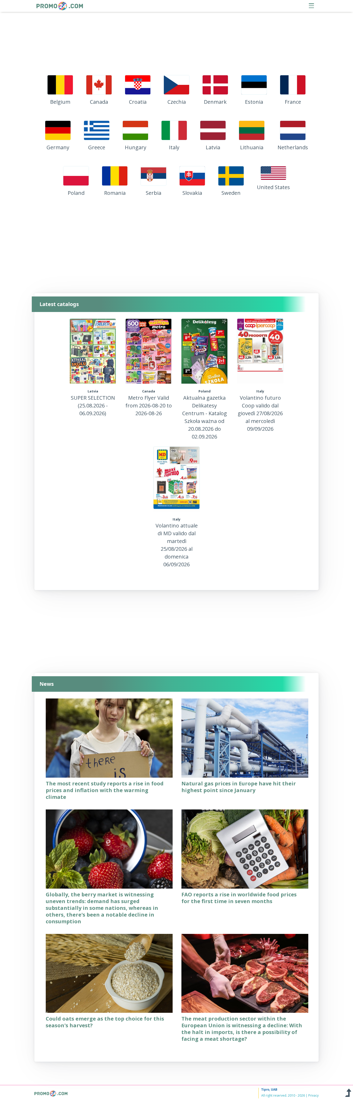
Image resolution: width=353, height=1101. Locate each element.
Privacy (313, 1095)
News (47, 684)
